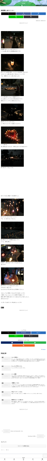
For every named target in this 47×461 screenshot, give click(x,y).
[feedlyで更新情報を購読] (35, 342)
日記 (3, 307)
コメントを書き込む (23, 446)
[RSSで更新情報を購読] (23, 345)
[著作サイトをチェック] (12, 342)
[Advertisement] (23, 26)
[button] (31, 17)
